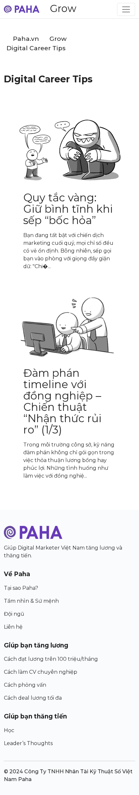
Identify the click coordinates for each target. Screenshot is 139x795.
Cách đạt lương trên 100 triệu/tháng (51, 659)
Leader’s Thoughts (28, 743)
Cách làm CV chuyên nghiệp (40, 672)
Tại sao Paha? (21, 588)
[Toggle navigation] (126, 9)
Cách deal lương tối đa (33, 698)
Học (9, 730)
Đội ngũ (14, 614)
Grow (63, 8)
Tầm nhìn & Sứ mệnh (31, 601)
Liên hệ (13, 627)
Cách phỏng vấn (25, 685)
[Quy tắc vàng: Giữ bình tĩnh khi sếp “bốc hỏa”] (69, 150)
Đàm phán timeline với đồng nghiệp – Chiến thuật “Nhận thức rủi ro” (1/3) (62, 401)
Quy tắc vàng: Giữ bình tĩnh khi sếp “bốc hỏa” (68, 209)
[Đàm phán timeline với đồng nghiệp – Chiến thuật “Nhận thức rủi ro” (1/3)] (69, 327)
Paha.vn (26, 38)
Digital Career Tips (36, 48)
